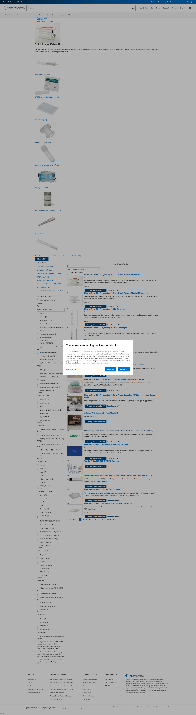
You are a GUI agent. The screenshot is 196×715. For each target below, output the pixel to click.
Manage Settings (71, 369)
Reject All (110, 369)
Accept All (123, 369)
